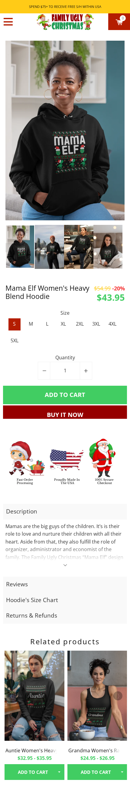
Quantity (65, 357)
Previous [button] (10, 247)
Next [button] (117, 247)
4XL (112, 323)
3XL (96, 323)
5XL (14, 340)
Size (65, 313)
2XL (80, 323)
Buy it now (65, 415)
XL (63, 323)
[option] (65, 130)
